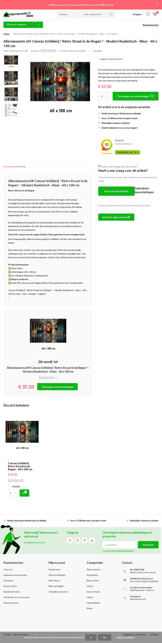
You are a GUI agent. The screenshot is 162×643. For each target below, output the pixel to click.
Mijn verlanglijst (56, 586)
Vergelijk (16, 486)
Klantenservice (151, 24)
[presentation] (89, 90)
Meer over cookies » (126, 637)
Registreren (54, 569)
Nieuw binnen (93, 569)
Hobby (90, 597)
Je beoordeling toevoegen (73, 50)
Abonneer (148, 544)
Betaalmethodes (11, 591)
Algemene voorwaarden (15, 575)
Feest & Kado (93, 591)
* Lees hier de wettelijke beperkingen (118, 550)
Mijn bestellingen (57, 575)
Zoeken (111, 14)
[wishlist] (148, 14)
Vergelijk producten (58, 591)
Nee (104, 637)
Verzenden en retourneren (16, 597)
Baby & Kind (93, 580)
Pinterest (85, 540)
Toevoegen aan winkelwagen (57, 386)
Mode (89, 608)
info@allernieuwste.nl (141, 578)
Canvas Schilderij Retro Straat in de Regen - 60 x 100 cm (20, 466)
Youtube (92, 540)
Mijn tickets (54, 580)
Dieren (90, 586)
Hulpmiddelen (93, 602)
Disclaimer (8, 580)
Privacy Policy (10, 586)
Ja (91, 637)
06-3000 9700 (137, 569)
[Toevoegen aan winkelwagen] (24, 493)
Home (6, 33)
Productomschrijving (14, 166)
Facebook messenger (141, 587)
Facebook (70, 540)
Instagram (77, 540)
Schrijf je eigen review (115, 217)
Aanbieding (92, 575)
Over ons (8, 569)
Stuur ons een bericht (116, 191)
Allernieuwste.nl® (19, 50)
